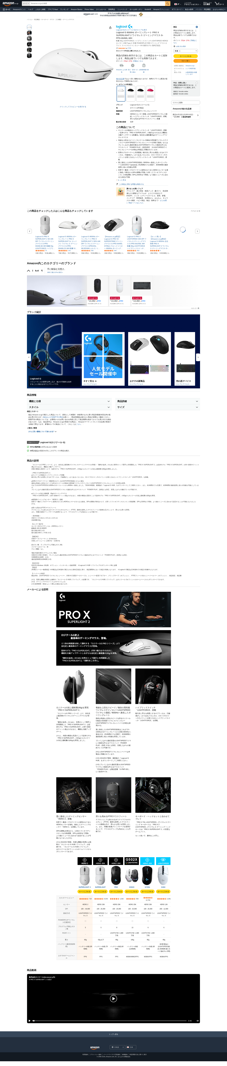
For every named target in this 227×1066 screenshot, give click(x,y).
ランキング (64, 9)
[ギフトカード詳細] (182, 9)
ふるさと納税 (40, 9)
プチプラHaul (53, 9)
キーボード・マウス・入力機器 (51, 19)
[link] (45, 242)
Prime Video (89, 9)
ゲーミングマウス (68, 19)
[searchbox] (97, 3)
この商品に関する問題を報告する (131, 184)
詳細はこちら (138, 61)
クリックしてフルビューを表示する (73, 107)
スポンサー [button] (194, 308)
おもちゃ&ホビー (219, 9)
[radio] (29, 27)
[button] (6, 9)
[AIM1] (34, 270)
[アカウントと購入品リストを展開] (200, 4)
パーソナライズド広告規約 (111, 1054)
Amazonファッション (161, 9)
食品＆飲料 (189, 9)
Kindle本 (148, 9)
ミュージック (122, 9)
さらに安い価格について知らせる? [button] (41, 431)
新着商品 (111, 9)
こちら (78, 424)
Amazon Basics (76, 9)
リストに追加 (178, 102)
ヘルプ (30, 9)
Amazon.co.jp (190, 66)
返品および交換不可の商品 (53, 417)
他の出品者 (120, 79)
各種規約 (125, 1054)
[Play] (29, 1021)
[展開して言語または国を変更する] (180, 4)
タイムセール (101, 9)
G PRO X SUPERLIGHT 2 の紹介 (40, 979)
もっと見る (122, 180)
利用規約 (85, 1054)
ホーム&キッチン (136, 9)
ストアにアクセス (90, 384)
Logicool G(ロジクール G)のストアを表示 (131, 30)
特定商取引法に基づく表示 (138, 1054)
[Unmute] (198, 1020)
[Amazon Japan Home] (94, 1048)
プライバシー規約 (95, 1054)
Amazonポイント (19, 9)
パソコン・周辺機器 (203, 9)
